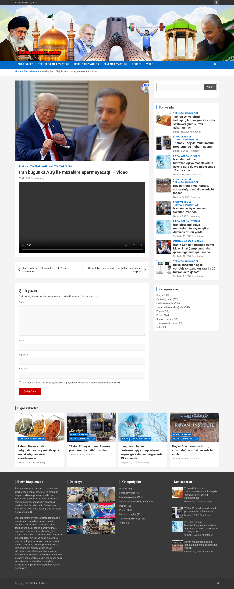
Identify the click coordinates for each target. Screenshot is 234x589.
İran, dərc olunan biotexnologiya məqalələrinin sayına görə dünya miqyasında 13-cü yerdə (194, 165)
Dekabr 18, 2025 (181, 131)
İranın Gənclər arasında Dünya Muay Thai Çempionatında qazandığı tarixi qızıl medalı (194, 248)
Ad (21, 340)
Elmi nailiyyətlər (115, 64)
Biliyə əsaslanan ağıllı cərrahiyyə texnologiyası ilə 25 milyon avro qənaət (194, 268)
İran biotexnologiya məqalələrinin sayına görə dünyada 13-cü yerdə (191, 228)
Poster (137, 64)
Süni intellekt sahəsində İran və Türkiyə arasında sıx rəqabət (114, 270)
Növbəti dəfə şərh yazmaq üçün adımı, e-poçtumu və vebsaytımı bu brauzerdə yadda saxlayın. (72, 382)
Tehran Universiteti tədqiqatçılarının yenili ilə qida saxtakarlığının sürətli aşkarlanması (194, 122)
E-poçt (23, 354)
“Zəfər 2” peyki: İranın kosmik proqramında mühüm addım (193, 144)
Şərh (22, 302)
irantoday (39, 178)
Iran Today (39, 583)
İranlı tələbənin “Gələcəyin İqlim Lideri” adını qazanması (45, 270)
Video (149, 64)
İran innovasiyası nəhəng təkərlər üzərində (190, 210)
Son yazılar (167, 107)
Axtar (210, 86)
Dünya (176, 156)
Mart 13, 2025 (26, 178)
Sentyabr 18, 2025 (182, 256)
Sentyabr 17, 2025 (182, 276)
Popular (160, 311)
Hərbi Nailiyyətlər (86, 64)
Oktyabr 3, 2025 (181, 216)
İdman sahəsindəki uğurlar (188, 241)
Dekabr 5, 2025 (180, 151)
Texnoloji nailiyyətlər (53, 64)
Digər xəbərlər (27, 408)
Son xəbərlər (183, 482)
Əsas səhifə (25, 64)
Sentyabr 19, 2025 (182, 236)
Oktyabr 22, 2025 (181, 197)
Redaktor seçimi (182, 137)
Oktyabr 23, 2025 (181, 174)
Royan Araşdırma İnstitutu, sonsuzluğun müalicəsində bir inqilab (194, 189)
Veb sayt (23, 368)
